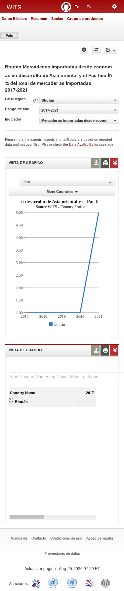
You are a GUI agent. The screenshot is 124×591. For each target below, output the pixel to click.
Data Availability (81, 144)
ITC (37, 582)
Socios (57, 18)
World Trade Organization (89, 582)
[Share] (110, 50)
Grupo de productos (85, 18)
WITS (14, 6)
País (9, 35)
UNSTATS (72, 582)
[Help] (84, 50)
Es (89, 6)
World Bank (107, 582)
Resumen (39, 18)
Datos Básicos (14, 18)
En (76, 6)
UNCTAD (54, 582)
